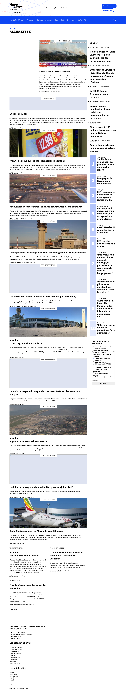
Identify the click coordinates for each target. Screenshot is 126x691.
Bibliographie (14, 677)
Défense (40, 20)
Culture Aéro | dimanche (103, 377)
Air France (13, 674)
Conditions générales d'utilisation (21, 634)
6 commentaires (30, 262)
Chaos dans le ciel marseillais (54, 71)
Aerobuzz (22, 604)
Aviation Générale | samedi (100, 374)
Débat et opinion (15, 653)
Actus (46, 8)
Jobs (74, 20)
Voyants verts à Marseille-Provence (28, 441)
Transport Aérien (48, 130)
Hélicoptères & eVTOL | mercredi (102, 365)
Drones (12, 683)
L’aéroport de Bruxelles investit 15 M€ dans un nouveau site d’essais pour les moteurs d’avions (102, 75)
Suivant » (15, 609)
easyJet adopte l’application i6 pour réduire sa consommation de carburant (100, 112)
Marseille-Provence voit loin (24, 555)
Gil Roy (21, 128)
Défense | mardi (100, 362)
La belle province (18, 113)
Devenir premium (109, 6)
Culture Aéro (82, 20)
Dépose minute (48, 99)
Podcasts (64, 8)
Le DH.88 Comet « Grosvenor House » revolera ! (100, 94)
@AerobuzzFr (14, 627)
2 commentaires (28, 497)
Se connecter (107, 10)
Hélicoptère (65, 20)
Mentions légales (15, 636)
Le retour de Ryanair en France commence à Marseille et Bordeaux (66, 555)
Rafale (12, 685)
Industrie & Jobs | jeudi (102, 368)
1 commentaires (30, 219)
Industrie (48, 20)
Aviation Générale (18, 20)
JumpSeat (54, 8)
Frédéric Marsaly (55, 91)
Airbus (12, 672)
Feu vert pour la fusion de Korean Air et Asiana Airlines (102, 148)
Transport (30, 20)
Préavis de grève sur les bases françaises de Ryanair (37, 160)
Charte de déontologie (17, 632)
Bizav (57, 20)
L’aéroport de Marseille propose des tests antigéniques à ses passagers (48, 252)
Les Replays (14, 629)
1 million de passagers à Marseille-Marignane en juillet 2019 (41, 487)
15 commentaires (31, 306)
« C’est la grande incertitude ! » (26, 343)
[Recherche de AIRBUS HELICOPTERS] (114, 20)
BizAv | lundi (98, 360)
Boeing (12, 679)
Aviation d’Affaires (16, 647)
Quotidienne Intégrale (102, 358)
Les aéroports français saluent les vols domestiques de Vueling (43, 296)
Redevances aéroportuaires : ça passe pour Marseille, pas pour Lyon (46, 206)
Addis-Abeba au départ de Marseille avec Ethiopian (36, 531)
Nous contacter (15, 638)
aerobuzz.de (74, 8)
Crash (12, 681)
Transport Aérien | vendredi (100, 370)
